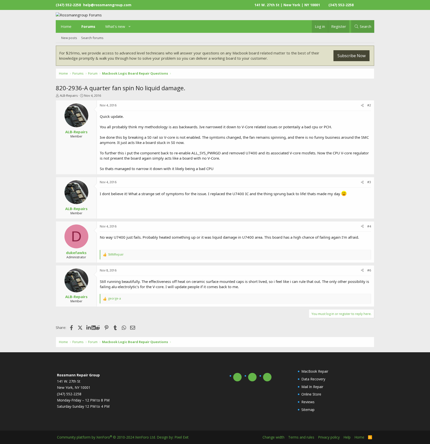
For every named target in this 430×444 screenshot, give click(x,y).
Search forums (92, 38)
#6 (369, 270)
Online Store (311, 394)
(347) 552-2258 (341, 4)
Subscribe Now (351, 55)
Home (66, 26)
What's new (115, 26)
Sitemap (308, 409)
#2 (369, 105)
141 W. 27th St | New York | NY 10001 (287, 4)
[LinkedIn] (89, 327)
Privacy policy (329, 437)
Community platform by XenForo (106, 437)
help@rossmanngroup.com (107, 4)
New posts (69, 38)
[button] (130, 26)
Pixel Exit (181, 437)
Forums (88, 26)
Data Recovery (313, 379)
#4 (369, 226)
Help (347, 437)
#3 (369, 182)
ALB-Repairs (69, 95)
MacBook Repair (314, 371)
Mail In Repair (312, 386)
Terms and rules (301, 437)
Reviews (308, 402)
